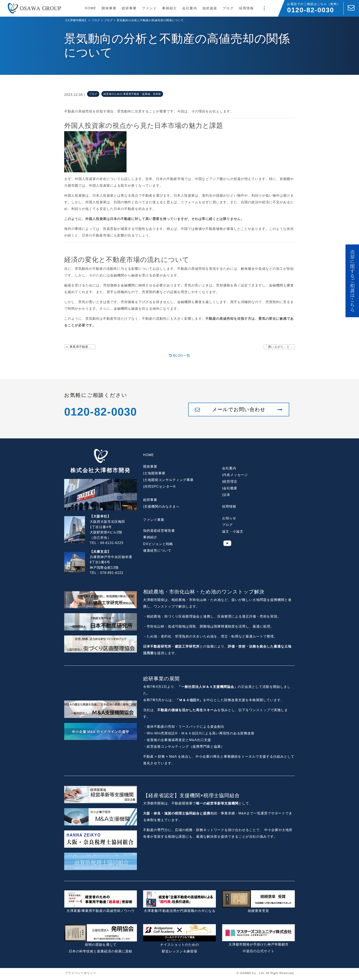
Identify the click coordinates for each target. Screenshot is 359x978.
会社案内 (189, 8)
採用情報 (246, 8)
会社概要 (230, 488)
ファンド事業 (153, 520)
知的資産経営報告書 (159, 530)
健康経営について (157, 550)
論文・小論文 (232, 531)
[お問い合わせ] (351, 8)
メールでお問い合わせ (239, 409)
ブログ (228, 8)
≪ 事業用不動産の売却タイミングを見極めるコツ (80, 346)
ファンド (149, 8)
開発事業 (109, 8)
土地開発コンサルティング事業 (169, 480)
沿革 (226, 495)
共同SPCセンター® (160, 486)
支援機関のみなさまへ (162, 506)
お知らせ (229, 518)
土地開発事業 (154, 473)
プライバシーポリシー (80, 973)
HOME (90, 8)
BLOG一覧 (181, 355)
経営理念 (230, 481)
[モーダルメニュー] (264, 8)
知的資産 (209, 8)
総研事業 (129, 8)
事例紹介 (169, 8)
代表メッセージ (235, 475)
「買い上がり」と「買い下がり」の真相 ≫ (280, 346)
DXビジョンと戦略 (158, 544)
